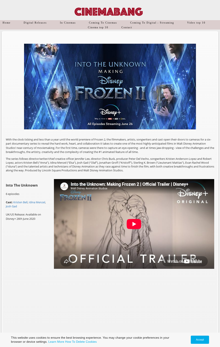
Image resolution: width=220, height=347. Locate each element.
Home (7, 22)
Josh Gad (11, 206)
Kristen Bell (20, 202)
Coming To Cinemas (103, 22)
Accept (200, 339)
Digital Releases (35, 22)
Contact (126, 27)
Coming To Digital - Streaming (152, 22)
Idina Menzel (37, 202)
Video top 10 (196, 22)
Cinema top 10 (98, 27)
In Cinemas (68, 22)
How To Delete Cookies (81, 341)
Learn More (56, 341)
